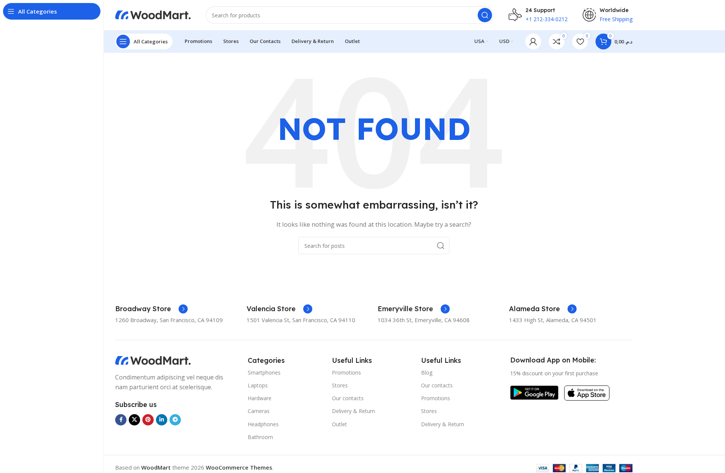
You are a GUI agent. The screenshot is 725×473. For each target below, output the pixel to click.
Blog (426, 372)
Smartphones (264, 372)
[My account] (533, 41)
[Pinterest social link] (148, 419)
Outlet (339, 424)
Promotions (346, 372)
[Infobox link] (151, 308)
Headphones (263, 424)
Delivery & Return (353, 411)
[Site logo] (153, 14)
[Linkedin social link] (161, 419)
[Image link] (153, 360)
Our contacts (348, 398)
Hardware (259, 398)
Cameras (259, 411)
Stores (340, 385)
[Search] (485, 15)
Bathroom (260, 437)
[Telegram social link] (175, 419)
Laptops (258, 385)
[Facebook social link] (120, 419)
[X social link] (134, 419)
